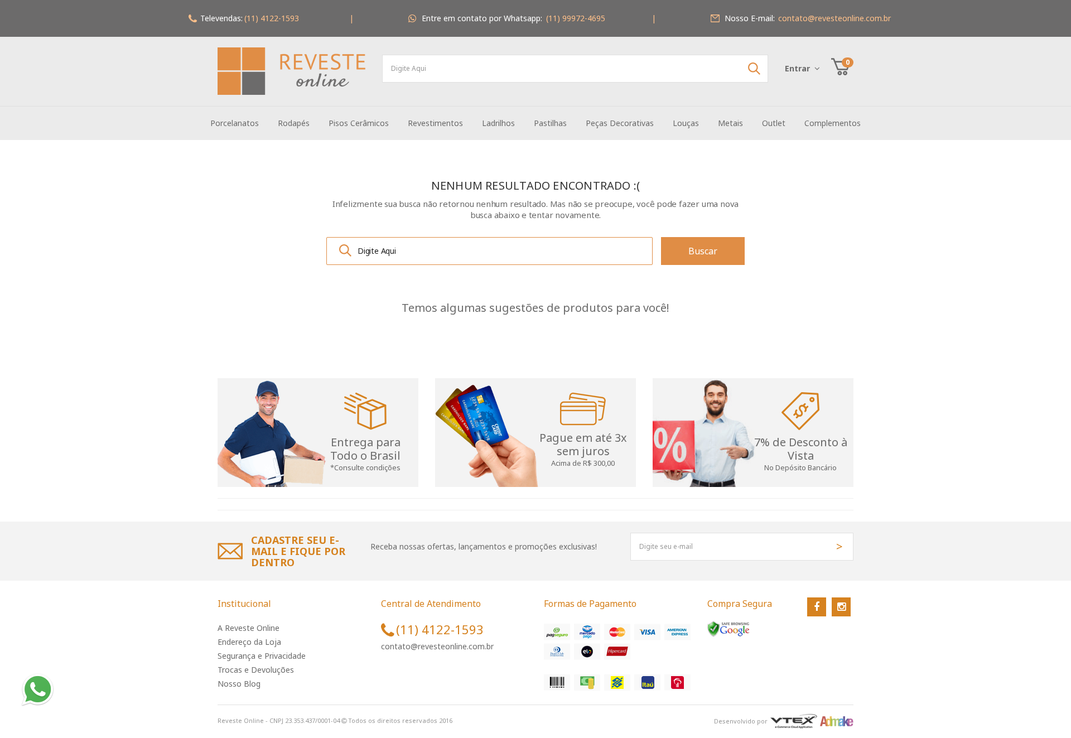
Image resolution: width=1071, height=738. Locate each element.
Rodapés (294, 123)
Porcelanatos (234, 123)
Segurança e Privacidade (262, 655)
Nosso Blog (239, 683)
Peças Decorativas (620, 123)
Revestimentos (435, 123)
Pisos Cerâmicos (359, 123)
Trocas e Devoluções (256, 669)
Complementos (832, 123)
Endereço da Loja (249, 641)
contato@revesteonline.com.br (437, 646)
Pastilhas (550, 123)
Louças (686, 123)
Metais (730, 123)
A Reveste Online (248, 628)
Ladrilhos (498, 123)
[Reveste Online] (291, 71)
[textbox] (575, 69)
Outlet (773, 123)
